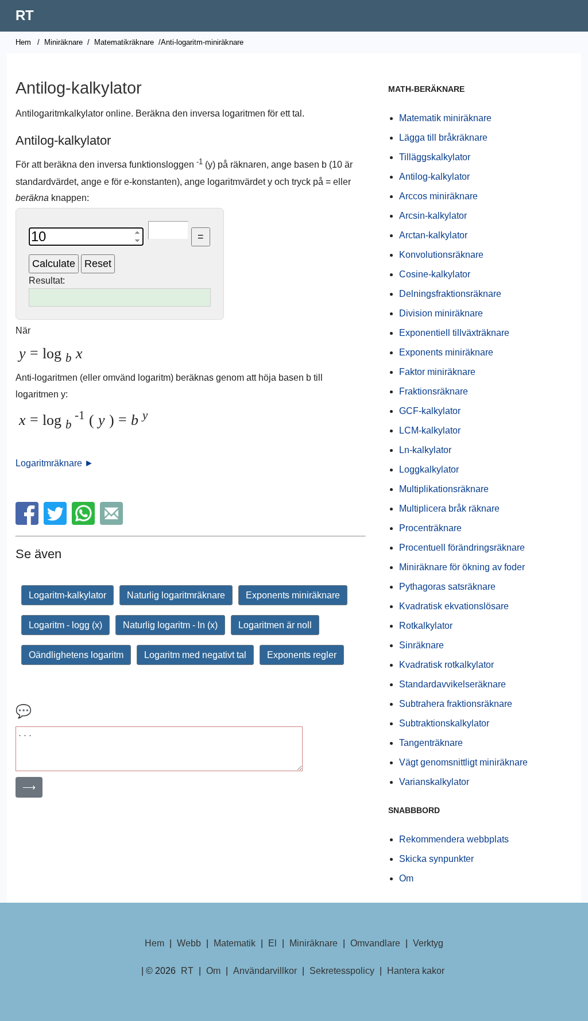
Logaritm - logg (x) (65, 625)
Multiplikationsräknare (444, 489)
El (272, 943)
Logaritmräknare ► (55, 463)
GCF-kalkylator (430, 411)
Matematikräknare (124, 42)
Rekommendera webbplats (454, 839)
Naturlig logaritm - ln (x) (170, 625)
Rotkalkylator (425, 626)
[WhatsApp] (85, 522)
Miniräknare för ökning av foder (462, 567)
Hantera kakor (415, 971)
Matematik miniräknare (445, 118)
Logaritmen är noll (275, 625)
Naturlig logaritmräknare (176, 595)
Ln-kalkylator (425, 450)
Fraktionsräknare (433, 391)
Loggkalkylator (429, 469)
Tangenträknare (431, 743)
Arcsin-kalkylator (433, 216)
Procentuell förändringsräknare (462, 547)
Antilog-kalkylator (434, 176)
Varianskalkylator (434, 782)
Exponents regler (301, 655)
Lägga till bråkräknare (443, 137)
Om (406, 878)
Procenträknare (430, 528)
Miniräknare (63, 42)
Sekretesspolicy (342, 971)
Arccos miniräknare (438, 196)
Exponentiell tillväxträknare (454, 333)
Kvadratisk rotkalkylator (446, 665)
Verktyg (428, 943)
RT (25, 15)
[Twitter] (56, 522)
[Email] (113, 522)
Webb (189, 943)
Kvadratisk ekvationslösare (454, 606)
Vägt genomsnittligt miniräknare (463, 762)
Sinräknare (421, 645)
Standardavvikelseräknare (452, 684)
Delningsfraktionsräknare (450, 294)
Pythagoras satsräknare (447, 586)
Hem (23, 42)
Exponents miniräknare (293, 595)
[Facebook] (28, 522)
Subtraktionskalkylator (444, 723)
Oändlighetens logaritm (76, 655)
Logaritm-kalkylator (67, 595)
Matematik (235, 943)
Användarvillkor (265, 971)
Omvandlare (375, 943)
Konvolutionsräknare (441, 255)
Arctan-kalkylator (433, 235)
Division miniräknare (441, 313)
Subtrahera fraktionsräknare (455, 704)
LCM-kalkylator (430, 430)
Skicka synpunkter (436, 859)
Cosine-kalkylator (434, 274)
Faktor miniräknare (437, 372)
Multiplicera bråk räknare (449, 508)
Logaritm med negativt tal (195, 655)
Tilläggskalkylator (434, 157)
